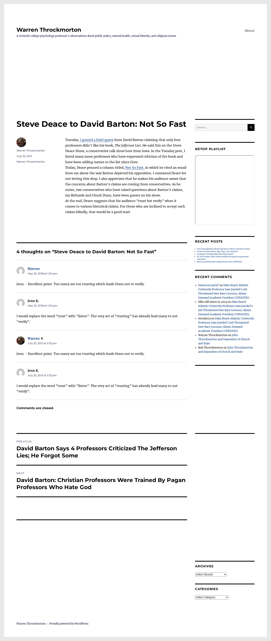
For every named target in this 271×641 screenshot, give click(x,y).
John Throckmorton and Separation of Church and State (224, 339)
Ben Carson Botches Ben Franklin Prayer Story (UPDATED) (219, 262)
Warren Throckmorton (48, 29)
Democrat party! (208, 285)
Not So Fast (134, 168)
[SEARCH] (251, 127)
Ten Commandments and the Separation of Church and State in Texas (223, 249)
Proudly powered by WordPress (68, 623)
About (250, 30)
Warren (34, 269)
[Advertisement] (135, 89)
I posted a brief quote (96, 140)
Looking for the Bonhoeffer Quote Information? (215, 254)
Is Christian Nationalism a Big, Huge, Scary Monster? (217, 251)
